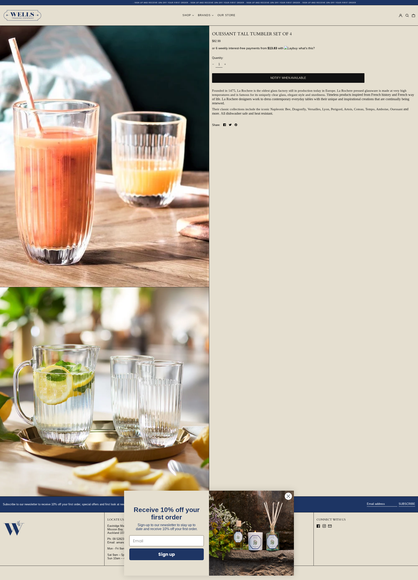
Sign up (166, 554)
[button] (407, 15)
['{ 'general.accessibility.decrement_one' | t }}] (213, 64)
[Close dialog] (288, 496)
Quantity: (218, 57)
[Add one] (225, 64)
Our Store (226, 15)
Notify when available (288, 78)
